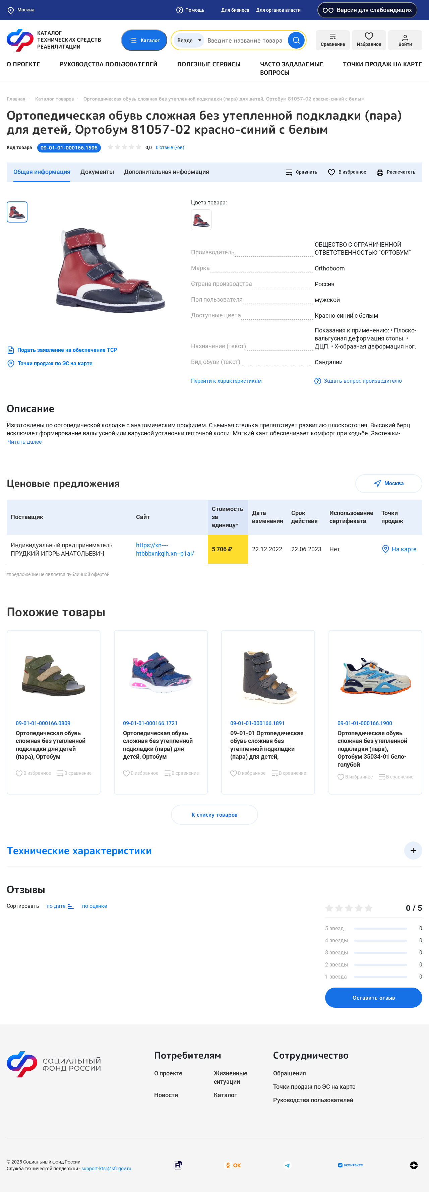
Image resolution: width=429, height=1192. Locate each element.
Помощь (194, 10)
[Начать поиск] (296, 40)
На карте (404, 549)
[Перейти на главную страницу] (54, 40)
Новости (166, 1095)
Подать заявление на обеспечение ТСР (67, 350)
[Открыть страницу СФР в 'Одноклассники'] (232, 1165)
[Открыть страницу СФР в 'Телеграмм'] (287, 1165)
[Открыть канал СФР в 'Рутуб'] (178, 1165)
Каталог (225, 1095)
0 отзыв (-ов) (170, 147)
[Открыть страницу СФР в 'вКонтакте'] (350, 1165)
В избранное (352, 172)
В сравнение (77, 773)
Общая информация (41, 171)
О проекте (23, 64)
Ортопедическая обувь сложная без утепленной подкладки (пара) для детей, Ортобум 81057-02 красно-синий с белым (204, 122)
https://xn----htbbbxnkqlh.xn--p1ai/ (165, 549)
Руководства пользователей (109, 64)
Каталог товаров (54, 99)
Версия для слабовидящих (374, 9)
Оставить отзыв (374, 997)
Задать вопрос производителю (363, 381)
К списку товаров (215, 814)
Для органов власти (278, 10)
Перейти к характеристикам (226, 381)
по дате (57, 906)
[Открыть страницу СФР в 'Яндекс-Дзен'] (414, 1165)
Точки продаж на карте (382, 64)
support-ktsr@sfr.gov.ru (106, 1168)
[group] (111, 266)
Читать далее (24, 442)
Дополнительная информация (166, 171)
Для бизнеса (235, 10)
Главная (16, 99)
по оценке (94, 906)
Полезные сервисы (209, 64)
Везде (185, 40)
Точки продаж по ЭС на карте (55, 363)
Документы (97, 171)
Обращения (289, 1073)
